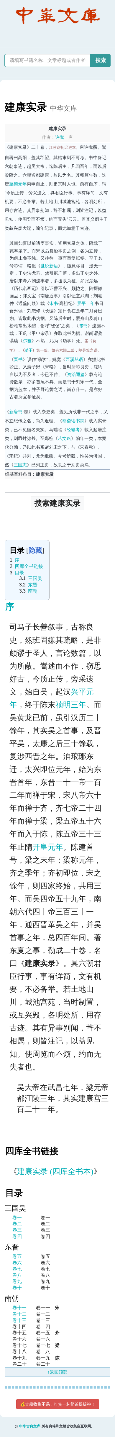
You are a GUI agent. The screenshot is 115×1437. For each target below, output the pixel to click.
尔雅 (27, 340)
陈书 (83, 325)
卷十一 (19, 1307)
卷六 (17, 1262)
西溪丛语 (74, 359)
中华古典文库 (29, 1426)
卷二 (17, 1223)
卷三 (17, 1229)
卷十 (17, 1287)
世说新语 (49, 265)
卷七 (17, 1268)
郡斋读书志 (73, 420)
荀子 (28, 350)
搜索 (101, 60)
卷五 (17, 1256)
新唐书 (15, 411)
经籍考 (73, 429)
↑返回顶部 (57, 1371)
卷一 (17, 1217)
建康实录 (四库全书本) (55, 1171)
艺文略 (64, 438)
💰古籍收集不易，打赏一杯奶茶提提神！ (57, 1404)
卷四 (17, 1236)
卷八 (17, 1275)
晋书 (18, 359)
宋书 (53, 303)
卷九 (17, 1281)
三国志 (20, 464)
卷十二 (19, 1314)
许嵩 (59, 137)
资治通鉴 (76, 374)
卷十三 (19, 1320)
